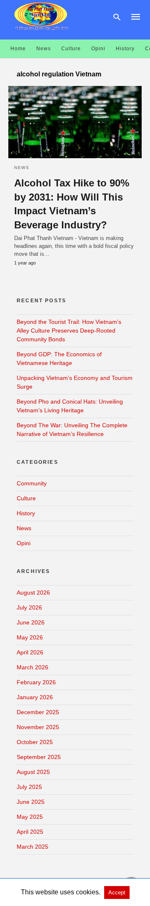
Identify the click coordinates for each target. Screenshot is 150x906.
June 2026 (31, 622)
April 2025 (30, 831)
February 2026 (36, 682)
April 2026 (30, 652)
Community (32, 483)
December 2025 (38, 712)
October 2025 (35, 742)
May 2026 (30, 637)
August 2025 (33, 772)
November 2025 (38, 727)
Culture (71, 48)
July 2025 (29, 787)
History (125, 48)
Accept (116, 892)
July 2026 (29, 607)
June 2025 (31, 801)
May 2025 (30, 816)
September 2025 (39, 757)
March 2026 (32, 667)
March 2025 (32, 846)
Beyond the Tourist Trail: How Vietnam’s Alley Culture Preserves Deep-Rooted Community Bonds (69, 330)
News (43, 48)
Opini (98, 48)
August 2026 (33, 592)
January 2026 (35, 697)
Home (18, 48)
